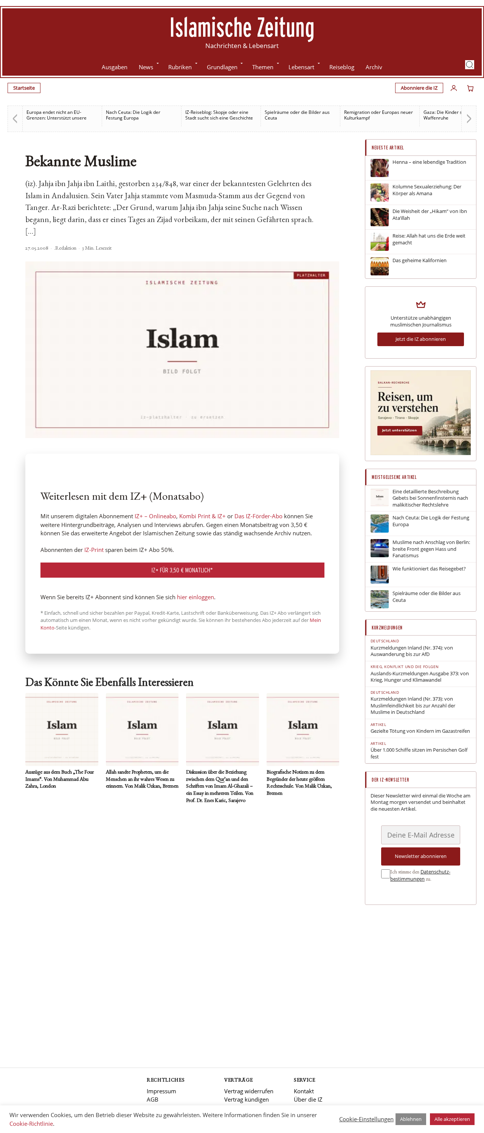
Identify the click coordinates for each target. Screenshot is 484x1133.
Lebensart (301, 67)
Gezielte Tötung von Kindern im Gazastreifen (420, 731)
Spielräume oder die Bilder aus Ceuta (297, 115)
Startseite (24, 87)
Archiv (374, 67)
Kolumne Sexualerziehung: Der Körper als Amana (426, 190)
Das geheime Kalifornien (419, 260)
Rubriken (180, 67)
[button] (469, 64)
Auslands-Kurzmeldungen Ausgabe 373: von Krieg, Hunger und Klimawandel (420, 677)
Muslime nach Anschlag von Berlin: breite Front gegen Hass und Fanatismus (431, 549)
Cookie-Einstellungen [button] (366, 1119)
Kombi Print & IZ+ (202, 516)
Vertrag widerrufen (248, 1091)
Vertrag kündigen (246, 1099)
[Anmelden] (454, 88)
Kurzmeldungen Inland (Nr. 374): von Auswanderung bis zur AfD (412, 651)
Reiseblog (341, 67)
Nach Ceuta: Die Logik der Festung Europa (133, 115)
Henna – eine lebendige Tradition (429, 162)
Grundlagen (222, 67)
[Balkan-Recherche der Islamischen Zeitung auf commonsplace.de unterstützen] (421, 453)
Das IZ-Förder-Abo (258, 516)
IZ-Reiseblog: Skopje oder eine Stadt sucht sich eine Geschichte (219, 115)
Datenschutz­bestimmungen (420, 875)
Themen (262, 67)
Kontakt (304, 1091)
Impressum (161, 1091)
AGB (152, 1099)
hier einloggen (195, 597)
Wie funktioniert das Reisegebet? (429, 569)
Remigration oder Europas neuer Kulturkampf (378, 115)
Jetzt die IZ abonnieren (421, 339)
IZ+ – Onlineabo (155, 516)
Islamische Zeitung (242, 27)
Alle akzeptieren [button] (452, 1119)
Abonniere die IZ (419, 87)
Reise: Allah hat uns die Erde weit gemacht (428, 239)
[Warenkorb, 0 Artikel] (470, 88)
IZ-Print (94, 549)
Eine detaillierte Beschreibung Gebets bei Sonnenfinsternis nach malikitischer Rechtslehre (430, 498)
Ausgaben (114, 67)
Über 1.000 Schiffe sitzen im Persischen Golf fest (419, 753)
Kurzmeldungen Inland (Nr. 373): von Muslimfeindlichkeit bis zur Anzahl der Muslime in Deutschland (413, 705)
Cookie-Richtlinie (31, 1123)
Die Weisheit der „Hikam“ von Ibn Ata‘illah (429, 214)
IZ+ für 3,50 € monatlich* (182, 569)
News (146, 67)
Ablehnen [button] (411, 1119)
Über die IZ (308, 1099)
